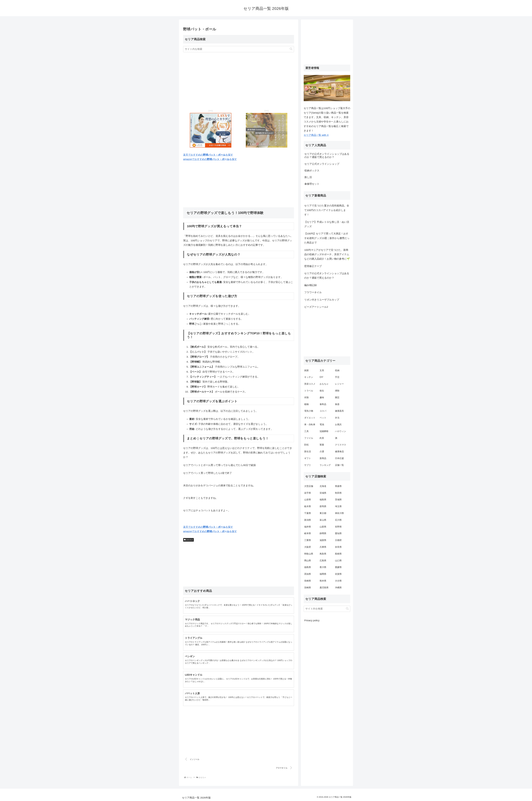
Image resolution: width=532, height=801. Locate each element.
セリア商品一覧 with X (316, 135)
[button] (291, 49)
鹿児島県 (324, 587)
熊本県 (323, 581)
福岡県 (323, 574)
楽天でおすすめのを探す (208, 154)
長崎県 (307, 581)
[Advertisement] (238, 81)
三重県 (307, 540)
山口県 (338, 560)
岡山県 (307, 560)
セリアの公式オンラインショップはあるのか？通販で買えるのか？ (326, 275)
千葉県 (307, 513)
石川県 (338, 520)
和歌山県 (308, 554)
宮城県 (323, 493)
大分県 (338, 581)
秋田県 (338, 493)
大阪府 (307, 547)
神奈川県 (339, 513)
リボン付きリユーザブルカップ (321, 299)
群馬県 (323, 506)
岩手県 (307, 493)
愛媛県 (338, 567)
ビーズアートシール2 (316, 307)
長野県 (338, 527)
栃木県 (307, 506)
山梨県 (323, 527)
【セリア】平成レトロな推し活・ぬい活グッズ (326, 224)
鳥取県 (323, 554)
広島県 (323, 560)
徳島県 (307, 567)
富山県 (323, 520)
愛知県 (338, 533)
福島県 (323, 499)
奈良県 (338, 547)
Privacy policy (311, 620)
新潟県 (307, 520)
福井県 (307, 527)
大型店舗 (308, 486)
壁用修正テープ (313, 266)
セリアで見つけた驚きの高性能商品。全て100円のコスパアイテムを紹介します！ (326, 210)
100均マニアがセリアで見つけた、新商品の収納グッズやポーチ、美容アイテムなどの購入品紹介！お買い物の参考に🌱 (327, 254)
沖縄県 (338, 587)
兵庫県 (323, 547)
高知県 (307, 574)
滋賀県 (323, 540)
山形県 (307, 499)
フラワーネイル (313, 292)
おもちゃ (189, 540)
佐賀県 (338, 574)
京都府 (338, 540)
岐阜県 (307, 533)
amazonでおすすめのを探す (210, 159)
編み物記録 (310, 285)
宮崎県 (307, 587)
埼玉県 (338, 506)
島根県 (338, 554)
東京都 (323, 513)
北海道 (323, 486)
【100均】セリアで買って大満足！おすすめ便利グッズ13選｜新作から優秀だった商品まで (326, 238)
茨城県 (338, 499)
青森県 (338, 486)
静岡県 (323, 533)
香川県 (323, 567)
